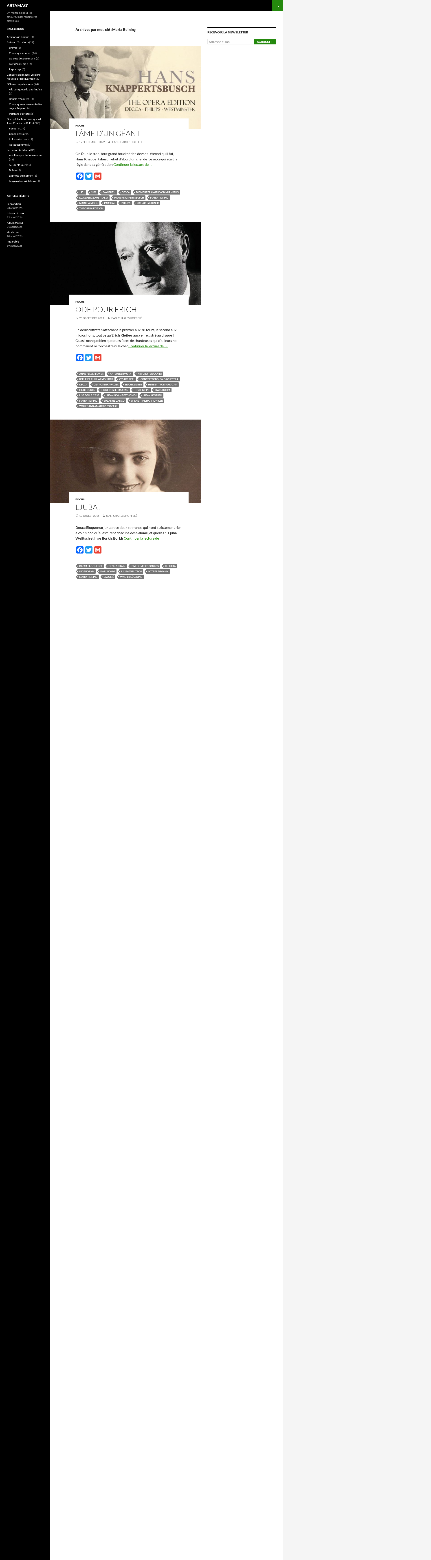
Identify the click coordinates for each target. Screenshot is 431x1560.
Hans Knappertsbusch (129, 197)
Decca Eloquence (90, 565)
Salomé (109, 576)
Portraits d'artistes (20, 113)
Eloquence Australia (93, 197)
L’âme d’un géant (107, 133)
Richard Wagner (148, 202)
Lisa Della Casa (89, 395)
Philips (125, 202)
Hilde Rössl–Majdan (114, 389)
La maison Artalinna (18, 150)
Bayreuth (109, 192)
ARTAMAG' (17, 5)
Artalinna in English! (18, 37)
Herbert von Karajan (162, 384)
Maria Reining (159, 197)
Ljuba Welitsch (131, 571)
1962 (93, 192)
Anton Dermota (120, 373)
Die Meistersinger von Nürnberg (157, 192)
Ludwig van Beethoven (121, 395)
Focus (80, 125)
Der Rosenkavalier (106, 384)
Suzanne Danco (114, 400)
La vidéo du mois (18, 64)
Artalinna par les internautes (25, 155)
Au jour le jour (17, 164)
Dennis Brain (117, 565)
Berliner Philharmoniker (96, 379)
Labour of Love (15, 213)
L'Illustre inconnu (19, 139)
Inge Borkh (86, 571)
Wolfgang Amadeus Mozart (98, 406)
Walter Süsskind (131, 576)
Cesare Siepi (126, 379)
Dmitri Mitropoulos (145, 565)
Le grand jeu (14, 204)
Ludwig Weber (152, 395)
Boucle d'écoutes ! (19, 99)
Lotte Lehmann (158, 571)
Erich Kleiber (133, 384)
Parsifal (109, 202)
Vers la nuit (13, 232)
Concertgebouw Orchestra (159, 379)
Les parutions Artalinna (22, 181)
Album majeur (15, 222)
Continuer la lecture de (133, 164)
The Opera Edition (91, 208)
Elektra (170, 565)
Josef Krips (141, 389)
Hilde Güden (87, 389)
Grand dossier (17, 134)
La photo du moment (21, 175)
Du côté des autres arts (22, 58)
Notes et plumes (18, 144)
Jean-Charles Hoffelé (127, 142)
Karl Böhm (162, 389)
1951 (82, 192)
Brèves (13, 47)
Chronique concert (20, 53)
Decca (126, 192)
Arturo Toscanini (150, 373)
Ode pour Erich (106, 309)
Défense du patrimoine (20, 84)
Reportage (15, 69)
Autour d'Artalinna (18, 42)
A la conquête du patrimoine (25, 89)
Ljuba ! (88, 507)
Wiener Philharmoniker (147, 400)
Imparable (13, 241)
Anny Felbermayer (91, 373)
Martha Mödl (88, 202)
